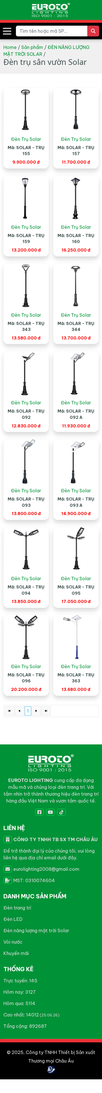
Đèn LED (12, 919)
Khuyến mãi (16, 953)
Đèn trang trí (17, 908)
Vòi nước (12, 942)
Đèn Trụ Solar (26, 139)
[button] (7, 31)
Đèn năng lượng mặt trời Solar (36, 930)
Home (10, 47)
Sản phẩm (32, 47)
